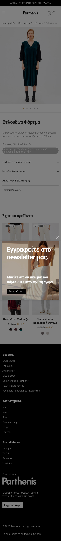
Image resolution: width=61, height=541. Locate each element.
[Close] (58, 237)
